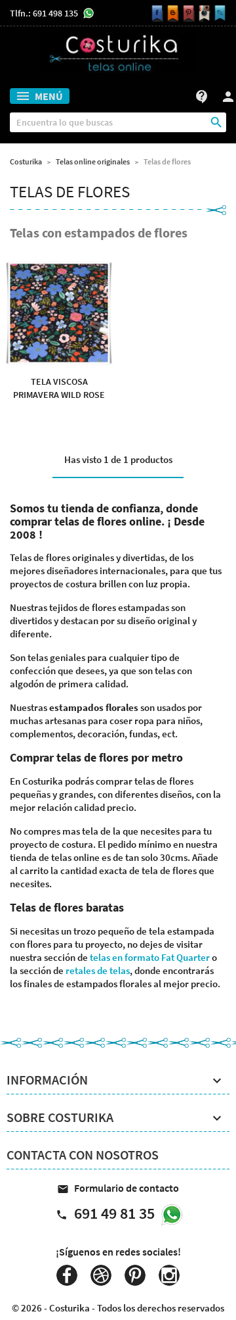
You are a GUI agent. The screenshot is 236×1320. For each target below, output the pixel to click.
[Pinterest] (187, 13)
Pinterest (135, 1275)
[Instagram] (202, 13)
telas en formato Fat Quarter (150, 957)
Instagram (169, 1275)
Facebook (66, 1275)
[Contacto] (218, 13)
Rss (100, 1275)
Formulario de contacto (118, 1187)
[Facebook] (155, 13)
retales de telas (98, 970)
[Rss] (171, 13)
